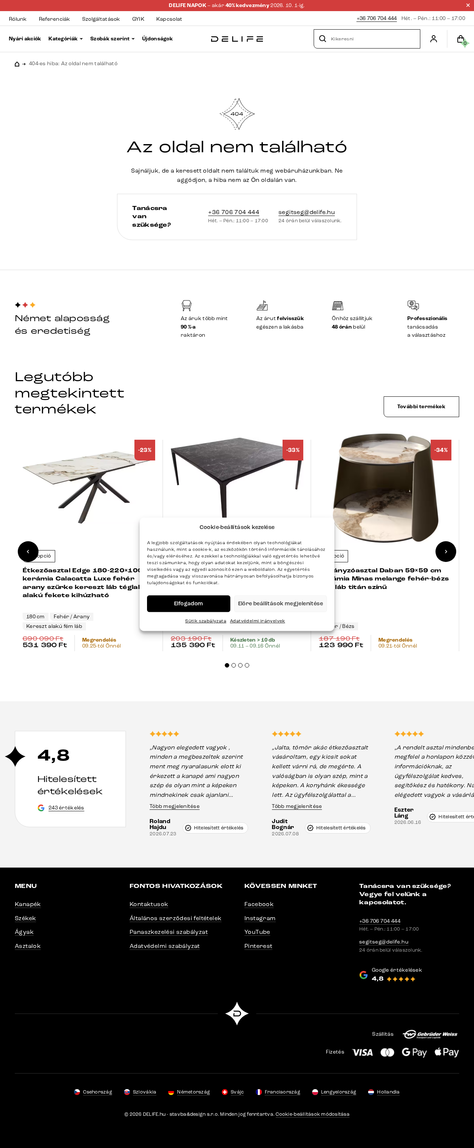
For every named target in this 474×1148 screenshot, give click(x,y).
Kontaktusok (149, 904)
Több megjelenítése (175, 806)
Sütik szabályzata (205, 620)
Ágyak (24, 931)
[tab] (227, 665)
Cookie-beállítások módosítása (313, 1114)
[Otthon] (237, 39)
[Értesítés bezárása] (468, 5)
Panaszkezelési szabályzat (169, 931)
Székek (25, 918)
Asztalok (28, 945)
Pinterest (258, 945)
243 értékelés (66, 808)
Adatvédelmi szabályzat (165, 945)
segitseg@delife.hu (306, 212)
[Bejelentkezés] (433, 39)
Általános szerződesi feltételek (175, 918)
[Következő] (445, 551)
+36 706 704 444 (377, 18)
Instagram (260, 918)
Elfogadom (188, 603)
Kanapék (28, 904)
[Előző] (28, 551)
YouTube (257, 931)
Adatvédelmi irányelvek (257, 620)
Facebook (259, 904)
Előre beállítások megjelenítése (280, 603)
